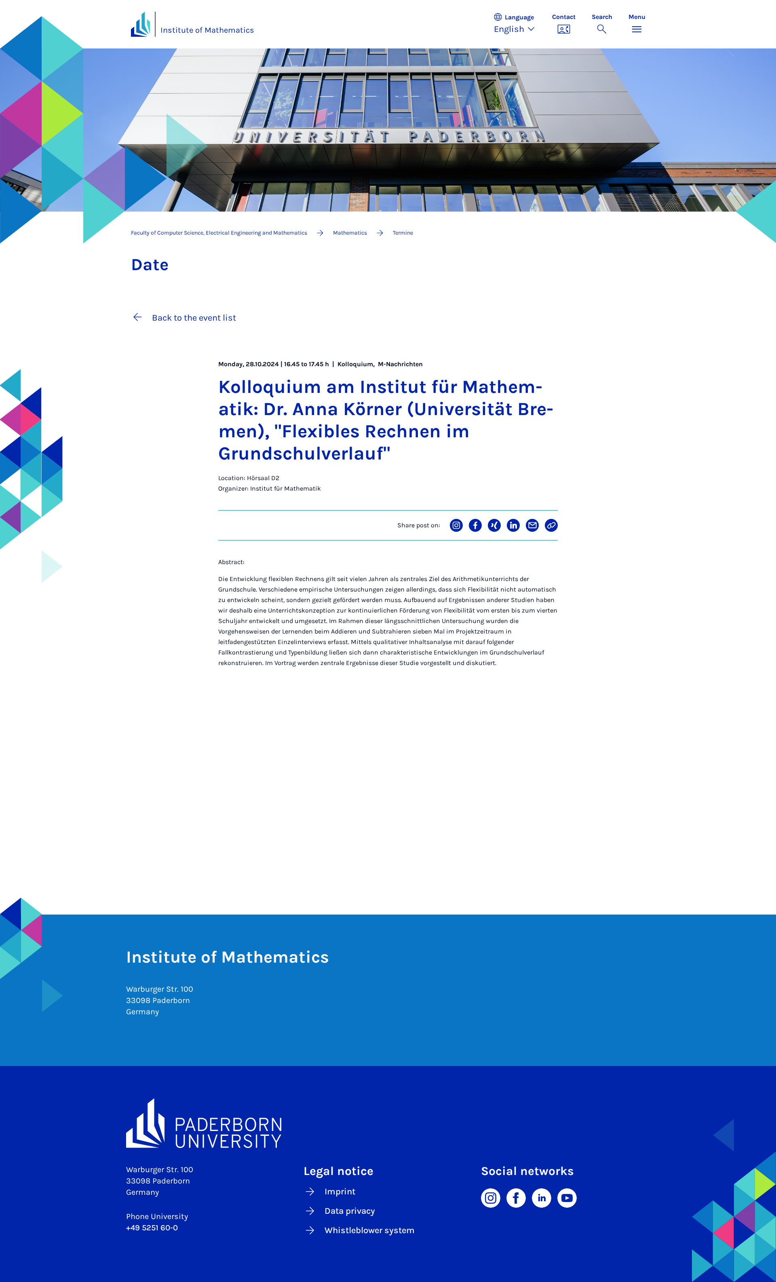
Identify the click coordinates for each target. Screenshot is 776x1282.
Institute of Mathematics (207, 30)
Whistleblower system (370, 1230)
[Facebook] (516, 1197)
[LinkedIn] (541, 1197)
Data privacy (350, 1211)
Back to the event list (194, 318)
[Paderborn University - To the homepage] (140, 24)
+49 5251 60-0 (152, 1227)
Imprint (340, 1191)
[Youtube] (567, 1197)
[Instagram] (490, 1197)
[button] (518, 24)
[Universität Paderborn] (388, 1123)
